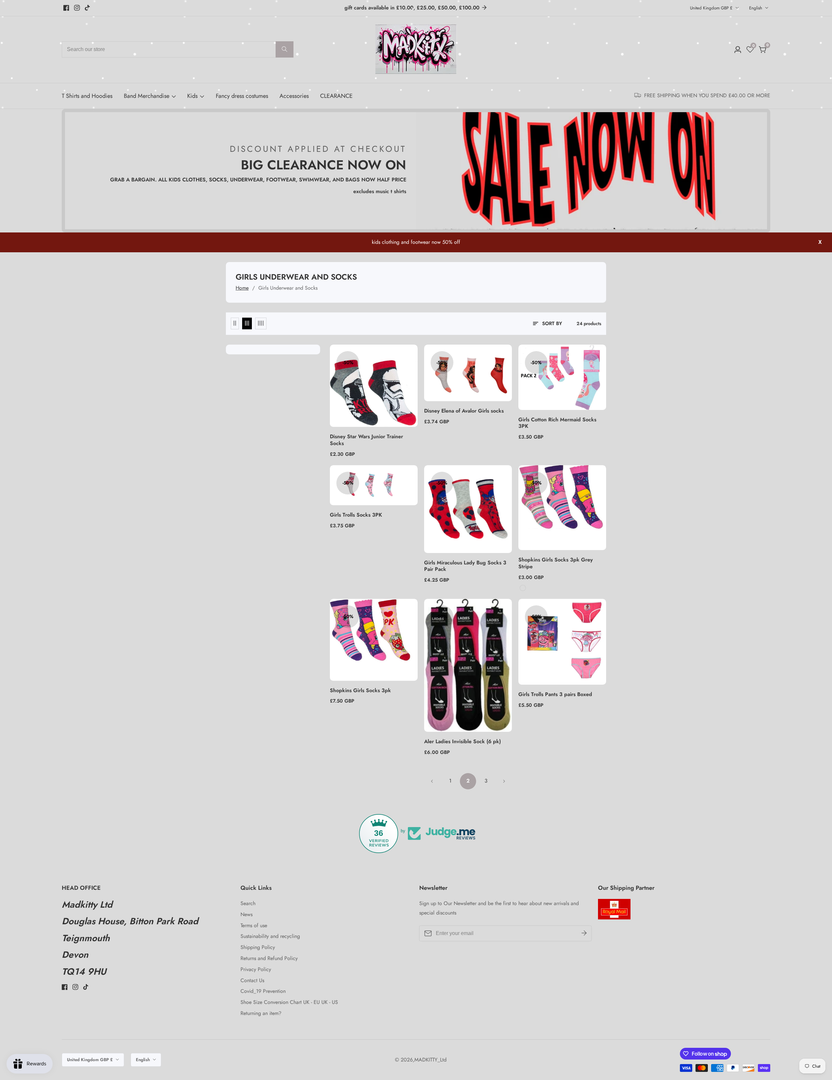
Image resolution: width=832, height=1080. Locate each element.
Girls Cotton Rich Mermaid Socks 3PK (557, 423)
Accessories (294, 96)
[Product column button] (235, 323)
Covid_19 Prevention (263, 991)
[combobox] (177, 49)
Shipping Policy (257, 947)
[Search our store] (284, 49)
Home (242, 288)
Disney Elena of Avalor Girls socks (464, 411)
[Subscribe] (584, 933)
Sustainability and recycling (270, 936)
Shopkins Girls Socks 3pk (360, 690)
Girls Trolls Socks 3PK (356, 515)
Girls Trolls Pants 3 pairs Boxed (555, 694)
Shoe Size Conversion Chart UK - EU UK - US (289, 1002)
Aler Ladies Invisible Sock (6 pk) (462, 741)
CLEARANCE (336, 96)
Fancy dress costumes (242, 96)
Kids (192, 96)
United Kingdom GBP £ (712, 8)
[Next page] (504, 781)
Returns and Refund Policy (269, 958)
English (756, 8)
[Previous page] (432, 781)
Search (247, 903)
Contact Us (252, 980)
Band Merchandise (146, 96)
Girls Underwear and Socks (288, 288)
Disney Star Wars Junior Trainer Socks (366, 440)
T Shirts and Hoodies (87, 96)
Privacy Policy (255, 969)
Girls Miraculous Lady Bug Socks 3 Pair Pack (465, 566)
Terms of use (253, 925)
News (246, 914)
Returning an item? (260, 1013)
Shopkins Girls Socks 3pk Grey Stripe (555, 563)
